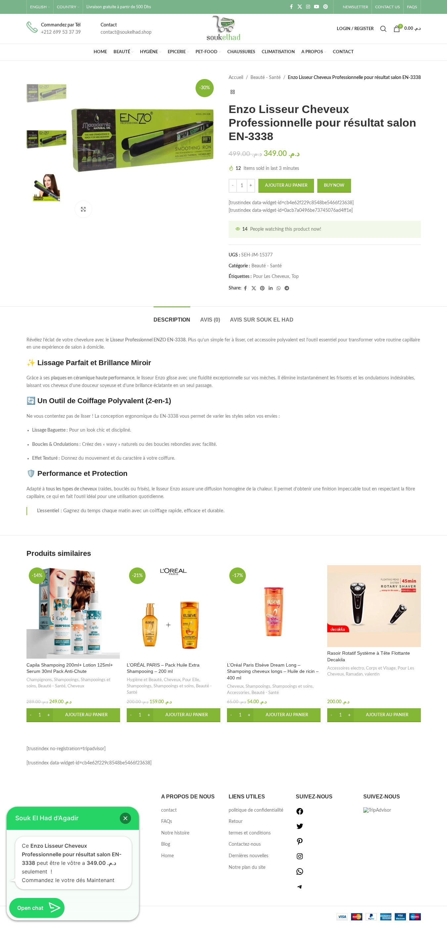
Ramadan (354, 674)
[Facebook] (300, 814)
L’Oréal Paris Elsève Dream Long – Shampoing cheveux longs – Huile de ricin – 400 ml (273, 671)
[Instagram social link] (308, 7)
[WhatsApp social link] (279, 288)
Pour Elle (190, 679)
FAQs (166, 821)
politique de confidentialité (256, 810)
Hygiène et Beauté (144, 679)
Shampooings (66, 679)
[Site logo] (223, 28)
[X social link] (299, 7)
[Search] (383, 28)
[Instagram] (300, 859)
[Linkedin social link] (271, 288)
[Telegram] (300, 889)
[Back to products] (233, 92)
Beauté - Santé (265, 77)
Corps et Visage (381, 668)
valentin (372, 674)
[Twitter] (300, 829)
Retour (236, 821)
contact (169, 810)
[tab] (172, 316)
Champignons (39, 679)
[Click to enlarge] (83, 209)
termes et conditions (250, 833)
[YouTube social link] (316, 7)
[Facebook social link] (291, 7)
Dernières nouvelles (248, 856)
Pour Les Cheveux (271, 276)
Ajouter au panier (286, 185)
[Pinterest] (300, 844)
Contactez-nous (245, 844)
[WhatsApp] (300, 874)
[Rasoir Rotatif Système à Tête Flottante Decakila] (374, 606)
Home (167, 856)
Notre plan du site (247, 867)
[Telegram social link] (287, 288)
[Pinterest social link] (325, 7)
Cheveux (75, 686)
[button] (73, 715)
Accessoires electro (345, 668)
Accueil (236, 77)
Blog (165, 844)
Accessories (238, 692)
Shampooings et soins (174, 686)
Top (295, 276)
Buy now (334, 185)
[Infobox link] (53, 28)
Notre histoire (175, 833)
